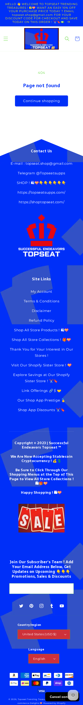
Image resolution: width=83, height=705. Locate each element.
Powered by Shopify (54, 703)
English (39, 658)
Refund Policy (41, 320)
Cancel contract (62, 697)
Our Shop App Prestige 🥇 (42, 400)
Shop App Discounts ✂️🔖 (41, 410)
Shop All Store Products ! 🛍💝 (41, 330)
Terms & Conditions (41, 301)
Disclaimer (41, 311)
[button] (6, 39)
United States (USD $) (39, 634)
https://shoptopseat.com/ (41, 202)
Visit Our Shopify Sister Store (37, 365)
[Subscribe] (68, 588)
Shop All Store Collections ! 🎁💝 (41, 339)
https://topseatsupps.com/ (41, 192)
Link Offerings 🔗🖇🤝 (42, 390)
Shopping (42, 492)
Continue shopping (41, 101)
